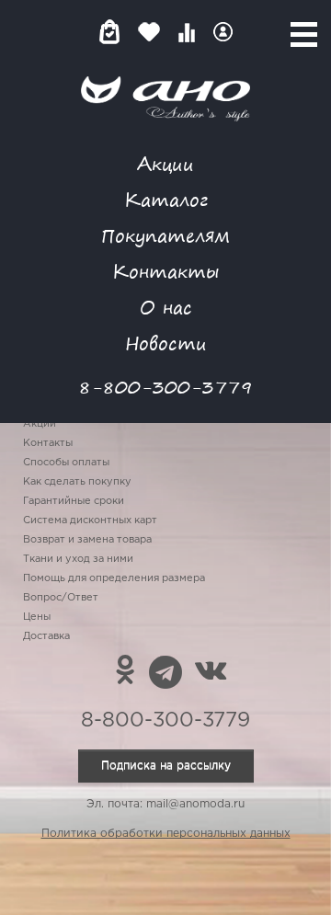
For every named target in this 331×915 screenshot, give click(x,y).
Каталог (166, 199)
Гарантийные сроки (73, 501)
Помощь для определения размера (114, 578)
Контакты (165, 271)
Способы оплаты (66, 462)
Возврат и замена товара (87, 539)
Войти (223, 31)
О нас (166, 307)
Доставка (46, 636)
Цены (37, 617)
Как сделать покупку (77, 481)
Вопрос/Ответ (60, 597)
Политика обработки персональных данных (166, 834)
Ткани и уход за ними (78, 559)
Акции (165, 163)
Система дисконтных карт (90, 520)
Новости (166, 342)
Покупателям (165, 235)
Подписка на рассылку (166, 766)
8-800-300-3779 (165, 387)
